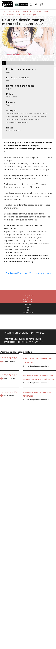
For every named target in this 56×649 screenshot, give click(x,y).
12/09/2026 (8, 393)
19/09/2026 (8, 376)
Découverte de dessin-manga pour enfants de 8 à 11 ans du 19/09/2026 (38, 377)
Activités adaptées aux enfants (17, 11)
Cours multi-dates (11, 14)
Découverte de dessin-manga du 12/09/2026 (37, 394)
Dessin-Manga (29, 14)
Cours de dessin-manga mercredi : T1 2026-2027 (39, 360)
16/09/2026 (8, 359)
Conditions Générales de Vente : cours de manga (29, 273)
